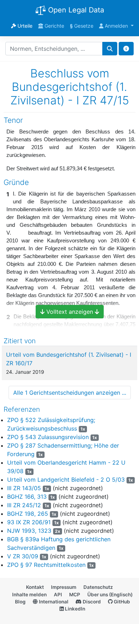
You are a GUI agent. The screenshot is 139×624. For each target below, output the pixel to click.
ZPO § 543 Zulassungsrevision (48, 436)
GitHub (121, 601)
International (53, 601)
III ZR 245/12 (24, 505)
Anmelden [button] (116, 26)
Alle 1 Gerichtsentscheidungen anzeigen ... (69, 392)
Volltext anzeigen (70, 311)
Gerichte (53, 26)
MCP (74, 594)
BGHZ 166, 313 (27, 496)
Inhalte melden (29, 594)
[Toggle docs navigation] (126, 48)
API (58, 594)
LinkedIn (74, 609)
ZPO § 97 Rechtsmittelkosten (46, 564)
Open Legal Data (75, 10)
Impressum (63, 587)
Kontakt (35, 587)
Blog (20, 601)
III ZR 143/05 (24, 488)
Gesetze (81, 26)
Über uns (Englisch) (110, 594)
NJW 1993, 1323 (29, 530)
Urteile (24, 26)
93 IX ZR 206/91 (29, 522)
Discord (91, 601)
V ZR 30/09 (22, 556)
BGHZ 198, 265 (27, 513)
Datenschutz (98, 587)
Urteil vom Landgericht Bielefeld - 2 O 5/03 (66, 479)
